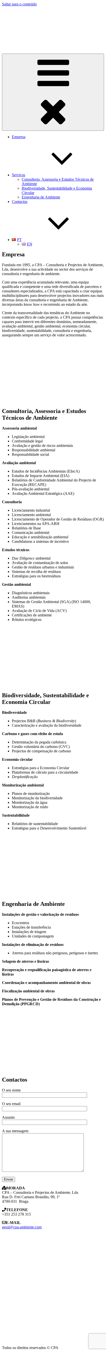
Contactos (19, 201)
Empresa (18, 137)
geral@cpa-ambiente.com (22, 1227)
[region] (53, 27)
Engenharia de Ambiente (41, 197)
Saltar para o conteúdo (19, 4)
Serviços (18, 175)
